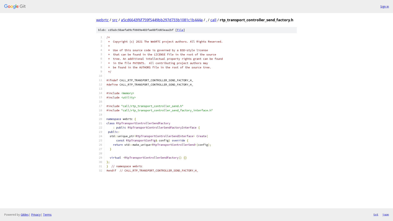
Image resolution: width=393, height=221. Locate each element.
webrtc (102, 19)
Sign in (384, 6)
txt (375, 214)
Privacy (36, 214)
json (385, 214)
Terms (47, 214)
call (213, 19)
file (180, 30)
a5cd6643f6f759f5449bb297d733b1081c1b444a (162, 19)
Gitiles (25, 214)
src (114, 19)
